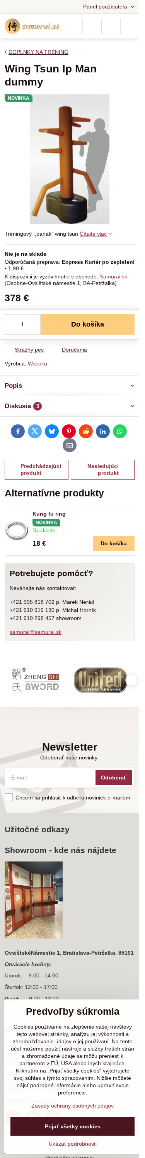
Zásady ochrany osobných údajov (72, 1106)
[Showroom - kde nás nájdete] (34, 901)
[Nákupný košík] (111, 26)
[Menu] (130, 26)
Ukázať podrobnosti (73, 1144)
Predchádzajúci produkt (40, 469)
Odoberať (113, 777)
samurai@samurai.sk (35, 632)
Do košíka (87, 324)
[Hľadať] (92, 26)
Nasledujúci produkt (103, 469)
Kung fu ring (49, 514)
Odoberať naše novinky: (69, 757)
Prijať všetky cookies (73, 1126)
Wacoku (37, 363)
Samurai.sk (113, 276)
